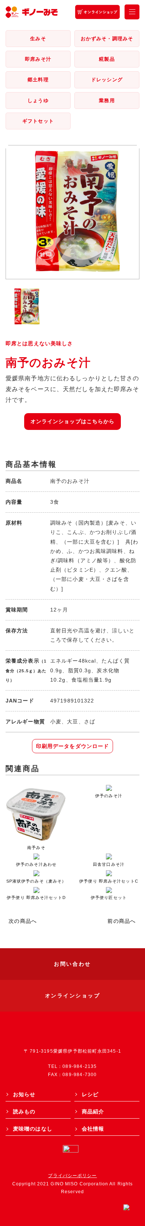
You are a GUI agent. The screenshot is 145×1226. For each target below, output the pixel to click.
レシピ (90, 1094)
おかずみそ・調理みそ (107, 38)
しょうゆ (38, 100)
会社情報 (93, 1129)
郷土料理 (38, 79)
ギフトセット (38, 121)
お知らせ (24, 1094)
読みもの (24, 1112)
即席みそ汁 (38, 59)
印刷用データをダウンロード (72, 746)
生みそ (38, 38)
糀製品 (107, 59)
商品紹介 (93, 1112)
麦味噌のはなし (32, 1129)
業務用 (107, 100)
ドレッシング (107, 79)
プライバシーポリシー (72, 1175)
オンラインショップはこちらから (72, 421)
